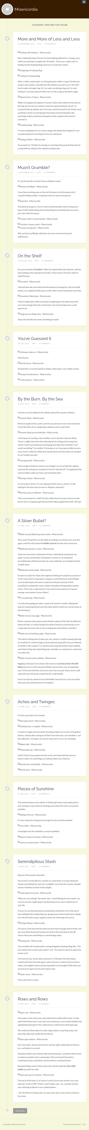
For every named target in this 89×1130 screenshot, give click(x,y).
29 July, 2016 (23, 343)
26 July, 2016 (23, 404)
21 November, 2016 (26, 44)
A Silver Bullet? (32, 520)
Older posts (20, 1111)
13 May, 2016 (23, 1004)
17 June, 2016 (24, 526)
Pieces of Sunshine (36, 788)
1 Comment (44, 404)
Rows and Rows (33, 999)
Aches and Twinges (36, 701)
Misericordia (26, 9)
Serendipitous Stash (37, 861)
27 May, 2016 (23, 866)
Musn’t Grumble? (34, 167)
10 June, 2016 (24, 707)
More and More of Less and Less (49, 39)
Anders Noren (75, 1124)
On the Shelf (30, 255)
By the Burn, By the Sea (40, 399)
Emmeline (38, 269)
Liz (64, 269)
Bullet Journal (50, 543)
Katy (40, 44)
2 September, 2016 (26, 172)
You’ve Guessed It (34, 338)
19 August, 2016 (25, 261)
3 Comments (44, 866)
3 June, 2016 (23, 794)
